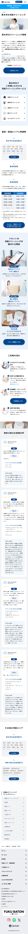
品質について (7, 810)
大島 (17, 146)
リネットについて (7, 871)
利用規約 (6, 839)
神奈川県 (14, 846)
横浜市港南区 (14, 777)
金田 (22, 153)
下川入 (10, 160)
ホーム (3, 846)
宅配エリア (7, 806)
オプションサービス (9, 818)
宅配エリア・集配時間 (8, 863)
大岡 (13, 146)
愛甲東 (21, 149)
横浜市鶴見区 (6, 768)
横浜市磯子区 (17, 773)
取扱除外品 (7, 835)
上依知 (5, 155)
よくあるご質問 (8, 831)
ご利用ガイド (7, 814)
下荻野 (5, 160)
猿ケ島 (8, 157)
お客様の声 (7, 826)
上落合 (14, 155)
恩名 (18, 153)
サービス (4, 855)
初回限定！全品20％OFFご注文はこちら (14, 6)
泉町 (4, 146)
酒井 (4, 157)
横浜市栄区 (6, 781)
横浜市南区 (20, 770)
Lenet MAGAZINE (7, 880)
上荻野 (10, 155)
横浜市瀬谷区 (21, 779)
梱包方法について (14, 384)
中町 (8, 149)
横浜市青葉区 (21, 781)
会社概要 (4, 904)
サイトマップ (5, 906)
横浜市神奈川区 (15, 768)
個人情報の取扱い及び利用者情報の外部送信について (14, 891)
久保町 (8, 146)
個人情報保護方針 (6, 888)
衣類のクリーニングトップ (11, 798)
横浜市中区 (13, 770)
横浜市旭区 (6, 779)
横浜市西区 (6, 770)
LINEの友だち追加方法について (9, 901)
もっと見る (13, 157)
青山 (21, 146)
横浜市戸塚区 (6, 777)
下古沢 (21, 160)
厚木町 (8, 151)
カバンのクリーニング (14, 118)
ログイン (20, 1)
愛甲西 (16, 149)
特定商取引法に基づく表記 (8, 896)
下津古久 (15, 160)
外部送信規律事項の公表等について (10, 893)
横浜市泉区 (13, 781)
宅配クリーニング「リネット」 (9, 56)
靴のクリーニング (12, 113)
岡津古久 (9, 153)
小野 (14, 153)
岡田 (4, 153)
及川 (22, 151)
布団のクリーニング (13, 108)
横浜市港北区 (14, 775)
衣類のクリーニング (13, 97)
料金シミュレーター (9, 822)
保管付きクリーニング (14, 102)
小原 (4, 149)
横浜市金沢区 (6, 775)
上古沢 (19, 155)
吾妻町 (13, 151)
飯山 (18, 151)
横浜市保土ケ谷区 (7, 773)
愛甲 (12, 149)
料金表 (6, 802)
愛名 (4, 151)
